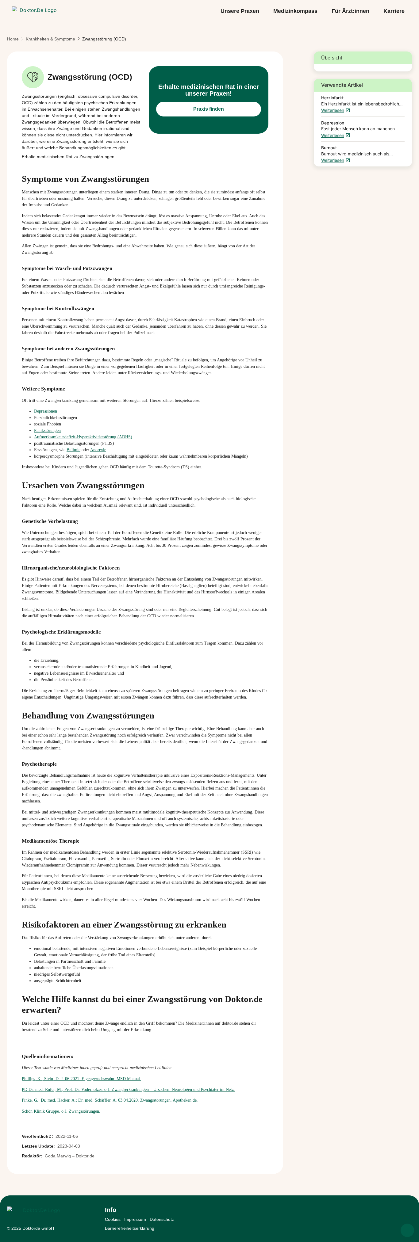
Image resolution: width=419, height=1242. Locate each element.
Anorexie (98, 450)
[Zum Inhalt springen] (407, 1230)
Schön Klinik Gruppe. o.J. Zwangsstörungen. (62, 1111)
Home (13, 38)
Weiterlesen (332, 110)
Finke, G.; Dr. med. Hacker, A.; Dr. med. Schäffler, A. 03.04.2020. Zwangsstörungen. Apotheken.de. (110, 1100)
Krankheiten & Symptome (50, 38)
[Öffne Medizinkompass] (322, 11)
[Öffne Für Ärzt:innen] (373, 11)
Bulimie (73, 450)
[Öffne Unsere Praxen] (263, 11)
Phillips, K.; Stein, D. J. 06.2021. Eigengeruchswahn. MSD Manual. (81, 1078)
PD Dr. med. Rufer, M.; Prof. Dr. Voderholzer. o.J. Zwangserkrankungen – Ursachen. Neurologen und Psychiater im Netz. (128, 1089)
